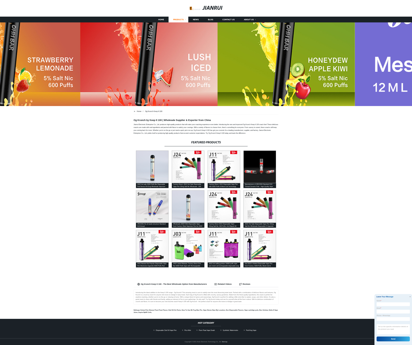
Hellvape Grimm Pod (141, 310)
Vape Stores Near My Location (214, 310)
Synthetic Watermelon (230, 330)
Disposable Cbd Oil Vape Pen (166, 330)
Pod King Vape (251, 330)
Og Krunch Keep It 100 (153, 111)
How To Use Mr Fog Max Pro (192, 310)
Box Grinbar (263, 310)
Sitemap (224, 342)
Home (161, 20)
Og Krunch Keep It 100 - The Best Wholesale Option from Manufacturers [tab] (174, 284)
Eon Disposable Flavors (234, 310)
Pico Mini (187, 330)
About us (249, 20)
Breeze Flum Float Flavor (158, 310)
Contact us (228, 20)
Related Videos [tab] (225, 284)
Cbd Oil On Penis (174, 310)
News (196, 20)
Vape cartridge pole (251, 310)
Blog (210, 20)
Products (178, 20)
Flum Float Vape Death (207, 330)
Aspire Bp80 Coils (144, 312)
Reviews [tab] (246, 284)
